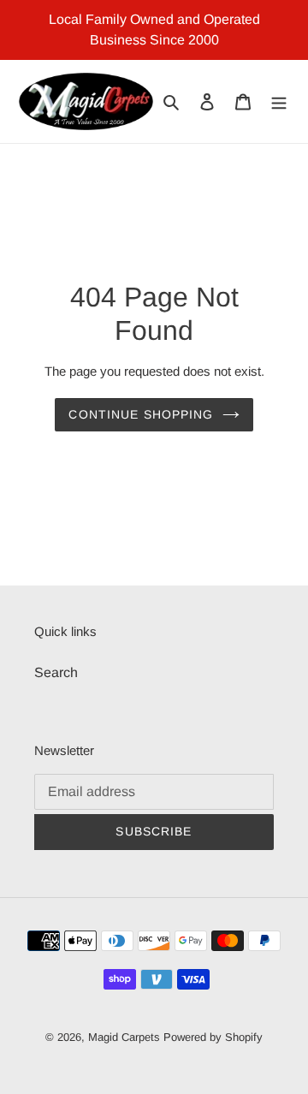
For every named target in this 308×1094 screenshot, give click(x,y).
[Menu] (279, 102)
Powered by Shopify (213, 1037)
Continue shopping (140, 414)
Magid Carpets (124, 1037)
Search (56, 672)
